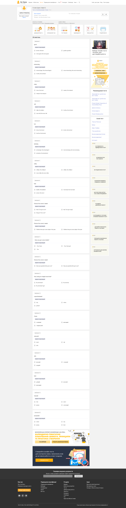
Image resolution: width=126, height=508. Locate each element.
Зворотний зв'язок (24, 490)
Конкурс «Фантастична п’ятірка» (95, 488)
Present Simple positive (97, 114)
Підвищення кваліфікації (50, 2)
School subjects (96, 111)
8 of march (94, 140)
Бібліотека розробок (69, 486)
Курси (42, 489)
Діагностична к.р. (96, 107)
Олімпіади (66, 495)
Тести (41, 2)
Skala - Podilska (95, 128)
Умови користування (90, 505)
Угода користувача (81, 505)
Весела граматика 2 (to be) (98, 134)
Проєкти (66, 491)
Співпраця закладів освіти (24, 486)
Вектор (42, 491)
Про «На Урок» (21, 484)
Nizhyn (93, 125)
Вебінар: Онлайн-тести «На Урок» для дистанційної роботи (99, 52)
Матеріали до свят (91, 486)
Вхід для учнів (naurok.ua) (93, 484)
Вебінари (43, 486)
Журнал (30, 2)
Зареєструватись (24, 13)
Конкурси (64, 2)
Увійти (24, 17)
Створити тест (44, 460)
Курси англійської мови (70, 498)
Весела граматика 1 (97, 137)
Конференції (44, 488)
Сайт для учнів (95, 2)
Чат (59, 2)
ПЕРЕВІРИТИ (79, 476)
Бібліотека (36, 2)
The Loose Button (96, 131)
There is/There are (96, 121)
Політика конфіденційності (102, 505)
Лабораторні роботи (69, 489)
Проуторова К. (37, 13)
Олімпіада (70, 2)
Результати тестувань (49, 23)
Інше (75, 2)
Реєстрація (106, 2)
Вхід (101, 2)
